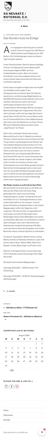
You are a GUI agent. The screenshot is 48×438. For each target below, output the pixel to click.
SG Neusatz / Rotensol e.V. (15, 15)
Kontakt (6, 420)
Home (6, 410)
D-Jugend (11, 291)
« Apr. (11, 370)
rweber (27, 35)
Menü (25, 26)
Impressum (8, 415)
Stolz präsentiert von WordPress (15, 432)
